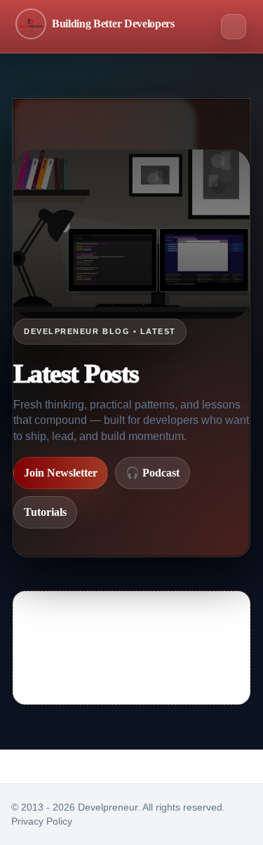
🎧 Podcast (153, 473)
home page (158, 673)
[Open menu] (233, 26)
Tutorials (45, 512)
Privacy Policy (41, 821)
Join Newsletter (60, 473)
